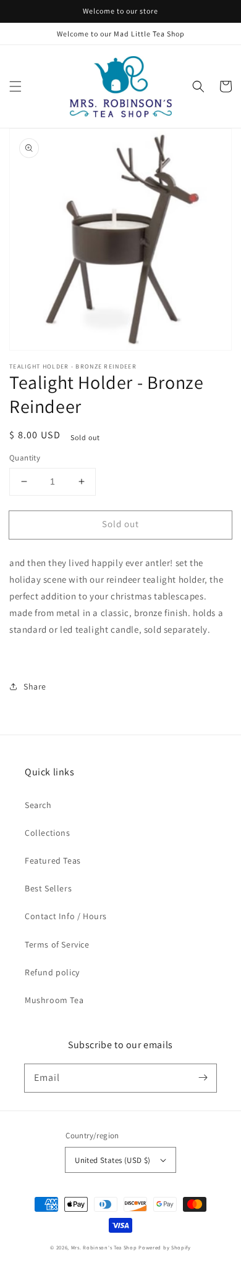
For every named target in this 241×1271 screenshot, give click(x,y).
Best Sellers (48, 888)
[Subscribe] (202, 1077)
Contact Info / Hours (66, 916)
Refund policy (52, 972)
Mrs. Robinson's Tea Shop (104, 1247)
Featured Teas (53, 860)
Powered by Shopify (164, 1247)
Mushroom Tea (54, 1000)
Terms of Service (57, 944)
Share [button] (34, 686)
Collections (47, 832)
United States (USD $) (112, 1160)
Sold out (120, 524)
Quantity (24, 457)
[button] (15, 86)
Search (38, 805)
